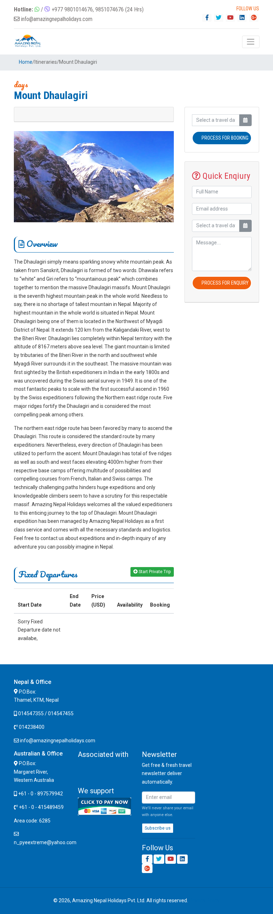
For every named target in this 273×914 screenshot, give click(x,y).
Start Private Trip (154, 571)
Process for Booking (225, 138)
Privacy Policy (204, 900)
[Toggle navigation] (250, 42)
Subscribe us (158, 828)
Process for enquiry (225, 283)
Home (25, 62)
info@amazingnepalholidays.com (56, 19)
